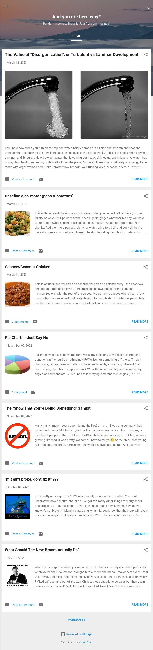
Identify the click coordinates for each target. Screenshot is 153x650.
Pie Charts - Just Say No (26, 337)
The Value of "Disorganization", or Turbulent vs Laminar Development (71, 54)
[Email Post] (40, 181)
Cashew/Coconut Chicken (27, 266)
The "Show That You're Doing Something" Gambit (48, 408)
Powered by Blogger (79, 634)
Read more (140, 179)
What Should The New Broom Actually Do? (42, 549)
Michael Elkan (85, 642)
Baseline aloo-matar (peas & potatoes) (39, 196)
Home (76, 36)
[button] (145, 55)
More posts (76, 619)
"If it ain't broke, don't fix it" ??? (32, 479)
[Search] (147, 8)
